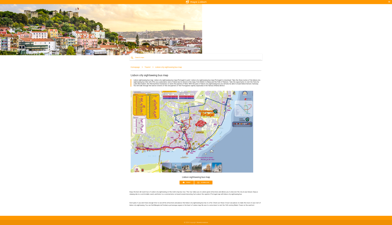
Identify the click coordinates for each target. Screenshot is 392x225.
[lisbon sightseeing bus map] (192, 172)
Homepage (135, 67)
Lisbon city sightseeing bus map (168, 67)
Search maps (139, 57)
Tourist (147, 67)
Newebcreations (202, 222)
